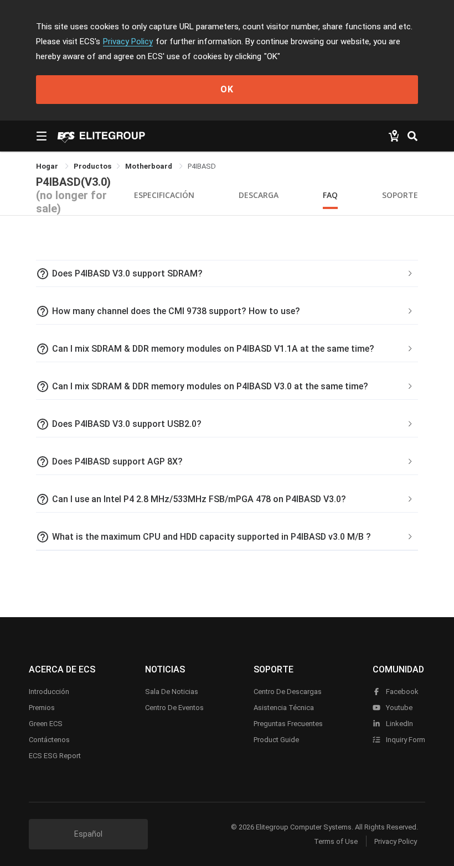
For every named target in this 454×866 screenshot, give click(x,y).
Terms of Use (336, 841)
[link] (92, 166)
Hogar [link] (48, 166)
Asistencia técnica (284, 707)
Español (88, 834)
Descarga (258, 195)
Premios (42, 707)
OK (227, 89)
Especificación (164, 195)
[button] (227, 273)
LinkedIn (398, 723)
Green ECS (46, 723)
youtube (398, 707)
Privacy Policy (128, 41)
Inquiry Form (404, 739)
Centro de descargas (288, 691)
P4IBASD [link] (202, 166)
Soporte (400, 195)
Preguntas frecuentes (288, 723)
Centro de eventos (174, 707)
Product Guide (276, 739)
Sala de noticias (171, 691)
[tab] (227, 273)
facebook (401, 691)
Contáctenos (49, 739)
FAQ (330, 195)
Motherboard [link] (149, 166)
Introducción (49, 691)
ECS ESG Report (55, 756)
